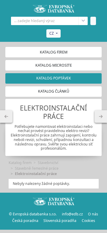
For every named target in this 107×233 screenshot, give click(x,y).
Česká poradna (25, 220)
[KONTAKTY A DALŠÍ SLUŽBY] (101, 116)
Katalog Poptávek (53, 78)
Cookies (88, 220)
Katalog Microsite (53, 65)
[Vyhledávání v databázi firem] (53, 201)
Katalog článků (53, 91)
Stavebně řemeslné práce (37, 168)
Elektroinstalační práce (36, 173)
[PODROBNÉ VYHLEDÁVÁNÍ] (6, 116)
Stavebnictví (48, 162)
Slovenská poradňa (59, 220)
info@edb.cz (72, 214)
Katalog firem (53, 52)
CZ (51, 33)
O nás (93, 214)
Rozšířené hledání (83, 21)
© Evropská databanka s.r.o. (32, 214)
